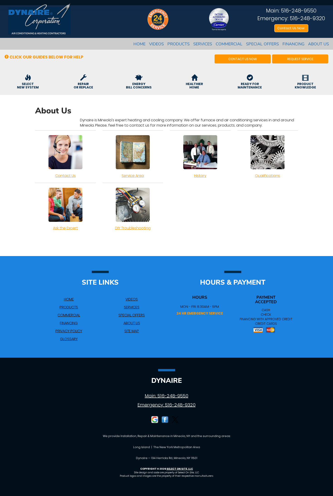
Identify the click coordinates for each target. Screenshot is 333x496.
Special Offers (262, 44)
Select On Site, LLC (179, 469)
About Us (318, 44)
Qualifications (267, 175)
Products (178, 44)
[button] (242, 59)
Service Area (133, 175)
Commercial (229, 44)
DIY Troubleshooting (133, 228)
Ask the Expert (65, 228)
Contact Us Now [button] (291, 28)
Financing (293, 44)
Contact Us (65, 175)
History (200, 175)
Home (139, 44)
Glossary (69, 339)
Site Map (131, 331)
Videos (156, 44)
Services (202, 44)
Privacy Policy (69, 331)
